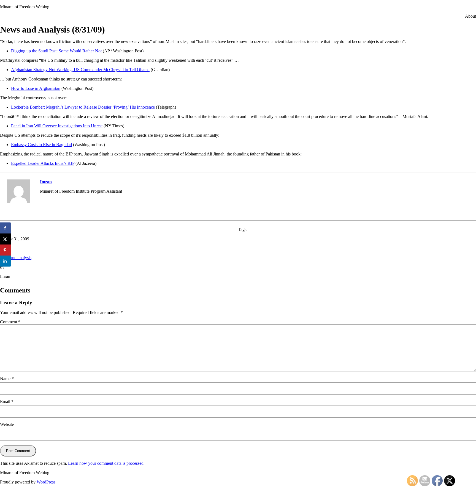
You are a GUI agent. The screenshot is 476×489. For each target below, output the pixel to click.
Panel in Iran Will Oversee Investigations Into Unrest (56, 125)
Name (7, 378)
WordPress (46, 482)
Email (6, 401)
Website (7, 424)
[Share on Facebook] (5, 227)
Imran (46, 181)
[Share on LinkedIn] (5, 261)
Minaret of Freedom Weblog (24, 6)
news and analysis (15, 257)
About (470, 16)
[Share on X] (5, 239)
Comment (10, 321)
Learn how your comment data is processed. (106, 463)
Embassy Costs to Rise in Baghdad (41, 144)
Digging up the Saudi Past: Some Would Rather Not (56, 51)
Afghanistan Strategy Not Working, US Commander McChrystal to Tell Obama (80, 69)
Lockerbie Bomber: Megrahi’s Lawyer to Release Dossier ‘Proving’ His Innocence (83, 107)
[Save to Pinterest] (5, 250)
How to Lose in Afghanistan (35, 88)
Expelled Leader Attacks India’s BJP (42, 163)
